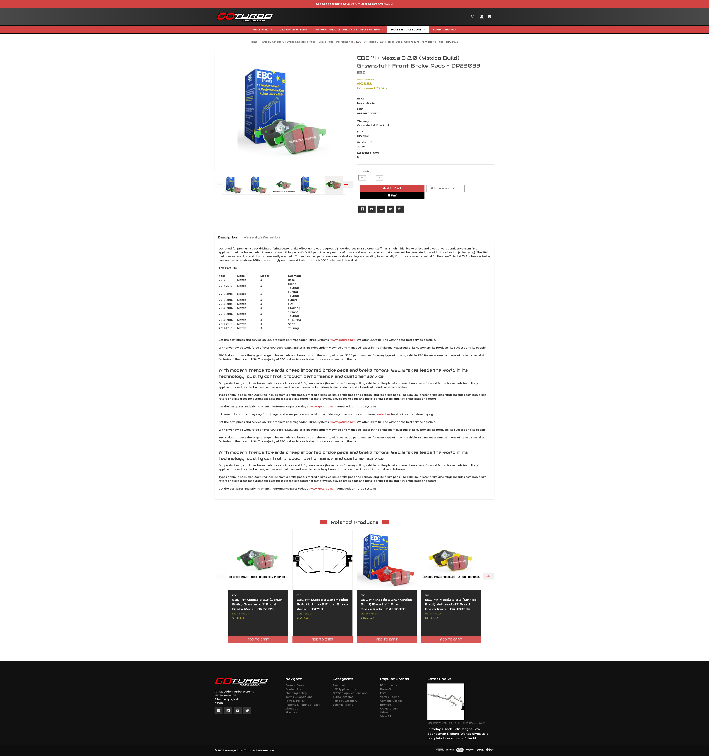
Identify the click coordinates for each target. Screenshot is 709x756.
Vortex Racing (389, 697)
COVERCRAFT (389, 708)
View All (385, 716)
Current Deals (294, 685)
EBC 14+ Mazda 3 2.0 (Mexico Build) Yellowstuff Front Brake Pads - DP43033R (451, 604)
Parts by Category (345, 700)
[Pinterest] (400, 209)
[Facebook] (362, 209)
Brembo (385, 704)
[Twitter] (390, 209)
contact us (383, 414)
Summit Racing (343, 704)
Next (347, 184)
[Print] (381, 209)
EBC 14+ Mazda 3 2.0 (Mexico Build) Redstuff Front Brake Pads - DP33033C (386, 604)
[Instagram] (228, 710)
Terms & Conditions (298, 697)
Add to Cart (258, 639)
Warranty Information (262, 237)
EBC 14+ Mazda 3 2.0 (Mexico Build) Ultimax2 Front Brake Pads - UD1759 (322, 604)
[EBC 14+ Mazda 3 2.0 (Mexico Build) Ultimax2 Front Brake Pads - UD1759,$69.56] (322, 560)
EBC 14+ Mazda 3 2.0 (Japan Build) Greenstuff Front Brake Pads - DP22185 (257, 604)
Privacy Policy (294, 700)
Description (227, 237)
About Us (291, 708)
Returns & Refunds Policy (302, 704)
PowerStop (387, 689)
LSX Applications (344, 689)
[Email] (372, 209)
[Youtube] (238, 710)
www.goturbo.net (342, 340)
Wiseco (385, 712)
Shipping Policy (296, 693)
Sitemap (291, 712)
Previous (219, 184)
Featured (339, 685)
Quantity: (365, 171)
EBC (383, 693)
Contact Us (293, 689)
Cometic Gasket (391, 700)
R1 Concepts (388, 685)
